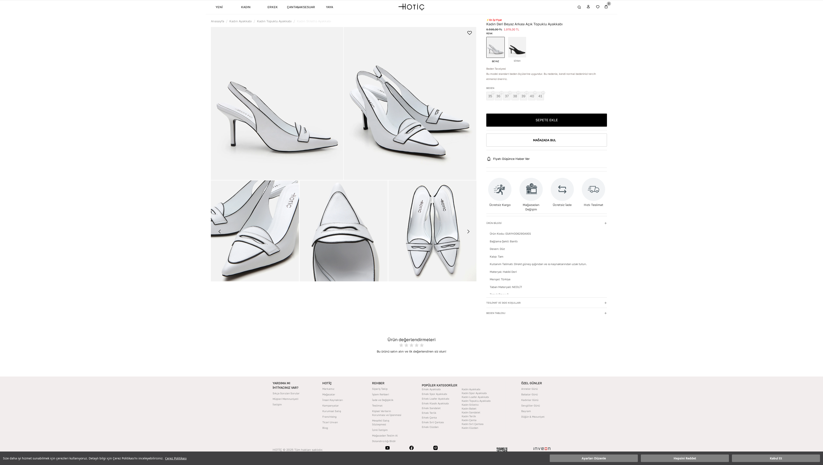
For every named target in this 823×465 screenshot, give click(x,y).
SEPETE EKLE (547, 120)
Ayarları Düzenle (594, 458)
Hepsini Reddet (685, 458)
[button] (277, 103)
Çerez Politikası (176, 458)
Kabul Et (776, 458)
